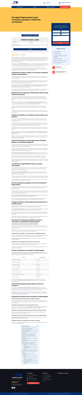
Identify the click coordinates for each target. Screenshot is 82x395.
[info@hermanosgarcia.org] (53, 72)
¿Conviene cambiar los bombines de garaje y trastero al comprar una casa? (30, 359)
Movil (31, 41)
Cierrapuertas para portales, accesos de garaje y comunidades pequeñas (30, 347)
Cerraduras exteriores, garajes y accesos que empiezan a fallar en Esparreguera (29, 328)
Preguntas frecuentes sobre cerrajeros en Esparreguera (28, 354)
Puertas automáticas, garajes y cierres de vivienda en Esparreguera (30, 339)
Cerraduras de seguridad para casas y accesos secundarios (29, 337)
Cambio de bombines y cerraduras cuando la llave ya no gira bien (30, 332)
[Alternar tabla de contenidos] (37, 326)
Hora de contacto (16, 45)
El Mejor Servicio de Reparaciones (15, 382)
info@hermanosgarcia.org (61, 71)
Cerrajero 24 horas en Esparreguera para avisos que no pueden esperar (30, 341)
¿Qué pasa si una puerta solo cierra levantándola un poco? (31, 357)
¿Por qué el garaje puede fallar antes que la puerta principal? (30, 355)
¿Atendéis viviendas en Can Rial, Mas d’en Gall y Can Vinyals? (31, 363)
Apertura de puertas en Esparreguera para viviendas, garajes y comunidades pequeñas (29, 334)
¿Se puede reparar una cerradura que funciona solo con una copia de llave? (31, 361)
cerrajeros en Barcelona (23, 294)
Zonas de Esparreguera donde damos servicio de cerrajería (29, 351)
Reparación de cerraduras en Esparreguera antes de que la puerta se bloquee (30, 330)
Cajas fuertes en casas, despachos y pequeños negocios (30, 345)
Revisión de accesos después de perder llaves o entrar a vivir (30, 348)
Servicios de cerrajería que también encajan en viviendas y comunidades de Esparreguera (29, 343)
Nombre (14, 41)
